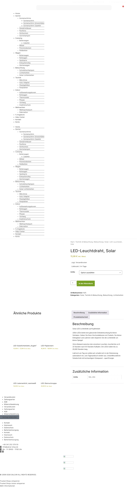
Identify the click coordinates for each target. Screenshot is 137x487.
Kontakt (18, 120)
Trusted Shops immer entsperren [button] (12, 483)
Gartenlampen (24, 36)
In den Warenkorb (86, 283)
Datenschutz (9, 428)
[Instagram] (3, 451)
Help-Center (20, 117)
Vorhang (22, 102)
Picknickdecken (25, 48)
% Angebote (20, 115)
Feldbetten (23, 50)
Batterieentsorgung (11, 430)
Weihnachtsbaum (25, 110)
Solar (107, 242)
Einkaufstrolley (25, 63)
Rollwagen (23, 58)
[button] (27, 124)
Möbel (21, 45)
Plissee (22, 100)
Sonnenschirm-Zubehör (32, 26)
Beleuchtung (20, 68)
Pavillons (22, 31)
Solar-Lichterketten (26, 75)
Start (72, 242)
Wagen (17, 53)
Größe (73, 272)
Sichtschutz (23, 33)
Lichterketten (24, 73)
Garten (18, 16)
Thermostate (24, 97)
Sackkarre (23, 60)
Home (17, 13)
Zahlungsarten (9, 399)
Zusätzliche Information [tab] (97, 313)
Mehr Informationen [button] (7, 486)
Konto (17, 122)
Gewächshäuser (25, 28)
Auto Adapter (24, 83)
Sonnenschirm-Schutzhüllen (33, 23)
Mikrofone (23, 80)
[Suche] (109, 7)
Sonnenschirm (28, 21)
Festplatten (23, 88)
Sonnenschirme (25, 18)
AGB (5, 402)
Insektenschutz (25, 105)
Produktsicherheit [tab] (81, 317)
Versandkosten (81, 262)
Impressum (8, 425)
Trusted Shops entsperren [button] (10, 481)
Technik (18, 78)
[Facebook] (1, 451)
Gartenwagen (24, 65)
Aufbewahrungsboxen (27, 92)
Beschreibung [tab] (79, 313)
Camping (18, 38)
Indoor (17, 90)
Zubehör (26, 43)
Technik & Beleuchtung (84, 242)
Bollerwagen (24, 41)
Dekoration (23, 112)
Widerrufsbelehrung (11, 404)
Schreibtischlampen (26, 70)
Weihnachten (20, 107)
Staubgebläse (24, 85)
